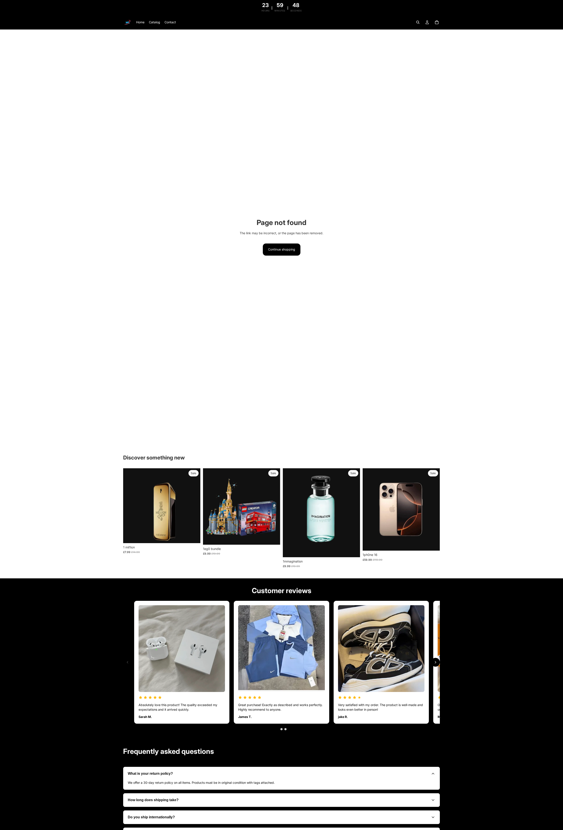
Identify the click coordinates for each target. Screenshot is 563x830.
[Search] (418, 22)
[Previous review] (127, 662)
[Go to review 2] (281, 729)
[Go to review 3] (285, 729)
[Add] (193, 536)
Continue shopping (281, 249)
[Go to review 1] (277, 729)
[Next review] (435, 662)
